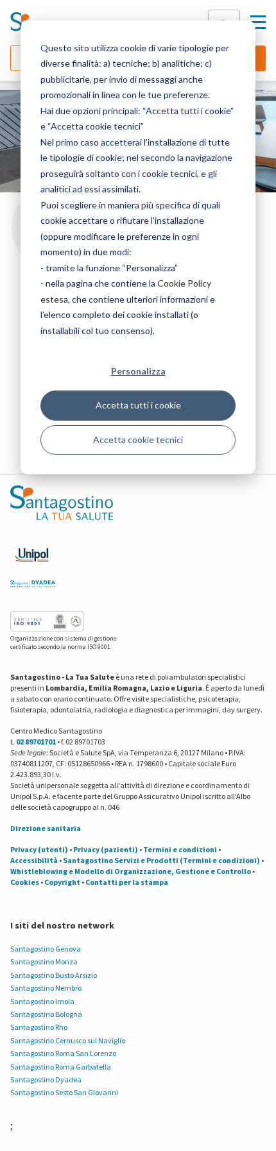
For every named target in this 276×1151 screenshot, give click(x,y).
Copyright (62, 882)
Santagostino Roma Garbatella (60, 1066)
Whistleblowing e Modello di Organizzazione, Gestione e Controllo (130, 871)
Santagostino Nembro (46, 988)
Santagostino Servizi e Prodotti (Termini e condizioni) (161, 860)
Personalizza (138, 370)
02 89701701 (36, 741)
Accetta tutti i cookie (138, 404)
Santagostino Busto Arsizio (53, 975)
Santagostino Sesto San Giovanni (64, 1092)
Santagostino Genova (45, 949)
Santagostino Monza (44, 961)
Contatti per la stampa (126, 882)
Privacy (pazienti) (105, 849)
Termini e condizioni (180, 849)
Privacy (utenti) (39, 849)
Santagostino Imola (42, 1001)
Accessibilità (34, 860)
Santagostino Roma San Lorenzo (63, 1053)
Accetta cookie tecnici (138, 439)
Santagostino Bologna (46, 1014)
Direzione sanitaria (45, 828)
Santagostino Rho (38, 1027)
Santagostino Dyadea (46, 1079)
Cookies (24, 882)
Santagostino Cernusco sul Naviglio (67, 1040)
